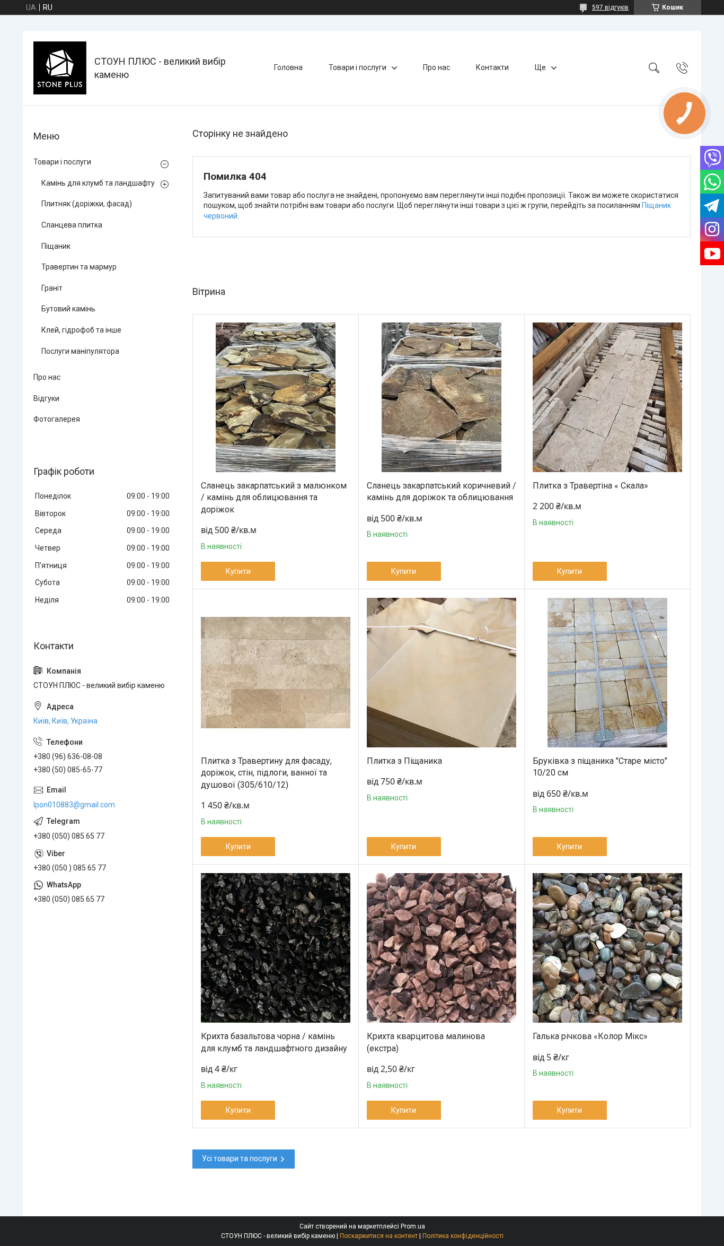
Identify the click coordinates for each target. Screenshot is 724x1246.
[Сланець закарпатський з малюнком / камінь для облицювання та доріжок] (275, 397)
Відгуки (46, 398)
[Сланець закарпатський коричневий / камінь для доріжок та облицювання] (441, 397)
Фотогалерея (56, 419)
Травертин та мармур (79, 267)
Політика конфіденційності (463, 1236)
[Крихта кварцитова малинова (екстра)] (441, 948)
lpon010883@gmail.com (74, 804)
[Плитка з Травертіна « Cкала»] (607, 397)
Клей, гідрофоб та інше (81, 330)
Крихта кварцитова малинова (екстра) (426, 1042)
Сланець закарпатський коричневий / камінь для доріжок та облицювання (441, 491)
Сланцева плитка (71, 225)
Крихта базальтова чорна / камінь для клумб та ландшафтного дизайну (274, 1042)
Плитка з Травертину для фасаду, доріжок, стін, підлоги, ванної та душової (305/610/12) (266, 773)
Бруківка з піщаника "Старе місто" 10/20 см (600, 767)
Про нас (436, 67)
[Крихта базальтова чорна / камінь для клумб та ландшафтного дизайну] (275, 948)
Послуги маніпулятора (80, 351)
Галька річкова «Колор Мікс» (590, 1036)
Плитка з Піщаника (404, 761)
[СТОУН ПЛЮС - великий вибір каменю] (59, 67)
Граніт (52, 288)
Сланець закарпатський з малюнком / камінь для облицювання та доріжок (274, 498)
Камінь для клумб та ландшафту (98, 183)
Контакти (492, 67)
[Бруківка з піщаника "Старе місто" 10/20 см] (607, 672)
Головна (288, 67)
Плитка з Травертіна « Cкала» (590, 486)
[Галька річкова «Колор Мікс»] (607, 948)
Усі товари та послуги (239, 1158)
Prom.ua (413, 1226)
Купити (238, 571)
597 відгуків (610, 7)
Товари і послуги (357, 67)
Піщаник (55, 246)
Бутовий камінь (68, 308)
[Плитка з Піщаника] (441, 672)
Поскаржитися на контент (379, 1236)
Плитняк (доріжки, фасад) (86, 203)
